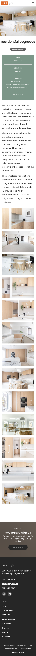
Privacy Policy (18, 652)
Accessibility (25, 648)
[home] (6, 3)
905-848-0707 (8, 588)
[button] (32, 3)
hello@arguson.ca (10, 583)
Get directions (8, 579)
